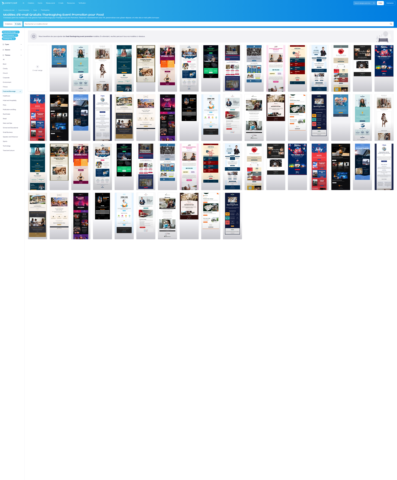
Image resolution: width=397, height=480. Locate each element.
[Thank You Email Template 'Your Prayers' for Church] (275, 117)
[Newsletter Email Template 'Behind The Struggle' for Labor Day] (254, 68)
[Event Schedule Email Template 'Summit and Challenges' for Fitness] (167, 68)
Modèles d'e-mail (8, 10)
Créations (8, 24)
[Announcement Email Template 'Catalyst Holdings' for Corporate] (124, 68)
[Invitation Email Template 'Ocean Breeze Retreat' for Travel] (254, 117)
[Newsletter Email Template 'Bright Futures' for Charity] (189, 68)
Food (35, 10)
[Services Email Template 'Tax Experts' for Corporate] (232, 117)
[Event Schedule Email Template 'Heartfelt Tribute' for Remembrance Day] (340, 68)
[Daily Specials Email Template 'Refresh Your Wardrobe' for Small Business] (102, 68)
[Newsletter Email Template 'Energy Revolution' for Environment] (80, 117)
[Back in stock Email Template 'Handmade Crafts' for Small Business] (362, 68)
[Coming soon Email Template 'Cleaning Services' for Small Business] (210, 117)
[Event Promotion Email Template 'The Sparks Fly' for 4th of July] (384, 68)
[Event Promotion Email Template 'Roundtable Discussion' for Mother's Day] (275, 68)
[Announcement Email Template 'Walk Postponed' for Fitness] (59, 68)
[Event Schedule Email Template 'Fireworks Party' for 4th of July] (37, 117)
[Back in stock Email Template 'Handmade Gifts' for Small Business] (145, 68)
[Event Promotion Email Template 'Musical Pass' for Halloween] (167, 117)
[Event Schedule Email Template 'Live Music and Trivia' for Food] (297, 68)
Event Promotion (24, 10)
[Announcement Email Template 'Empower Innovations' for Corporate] (80, 68)
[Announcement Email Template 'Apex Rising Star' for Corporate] (102, 117)
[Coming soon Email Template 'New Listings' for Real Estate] (124, 117)
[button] (21, 44)
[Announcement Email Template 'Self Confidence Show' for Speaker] (189, 117)
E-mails (18, 24)
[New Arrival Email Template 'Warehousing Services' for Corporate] (232, 68)
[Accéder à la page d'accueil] (8, 3)
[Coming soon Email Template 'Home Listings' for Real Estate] (297, 117)
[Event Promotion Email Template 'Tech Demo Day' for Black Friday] (210, 68)
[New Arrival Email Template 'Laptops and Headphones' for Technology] (59, 117)
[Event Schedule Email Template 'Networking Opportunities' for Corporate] (319, 117)
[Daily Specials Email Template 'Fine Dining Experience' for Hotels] (145, 117)
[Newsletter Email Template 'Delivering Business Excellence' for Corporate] (319, 68)
